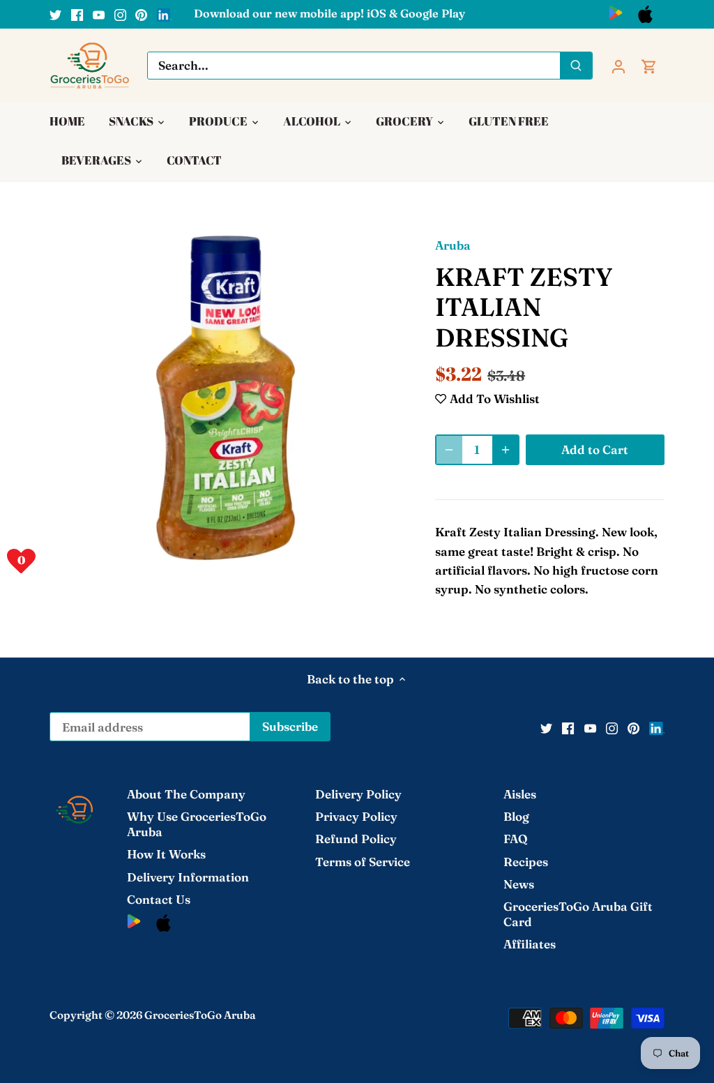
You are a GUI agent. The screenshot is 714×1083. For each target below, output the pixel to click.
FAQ (515, 838)
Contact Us (158, 899)
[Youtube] (99, 14)
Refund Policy (356, 838)
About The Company (186, 794)
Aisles (519, 794)
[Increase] (505, 449)
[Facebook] (77, 14)
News (518, 884)
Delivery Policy (358, 794)
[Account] (618, 65)
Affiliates (529, 944)
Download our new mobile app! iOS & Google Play (329, 13)
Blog (516, 816)
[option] (226, 398)
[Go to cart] (649, 65)
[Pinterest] (141, 14)
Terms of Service (362, 861)
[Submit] (576, 65)
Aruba (453, 245)
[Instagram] (120, 14)
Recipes (525, 861)
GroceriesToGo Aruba (200, 1015)
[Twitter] (55, 14)
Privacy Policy (356, 816)
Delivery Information (188, 877)
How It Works (166, 854)
